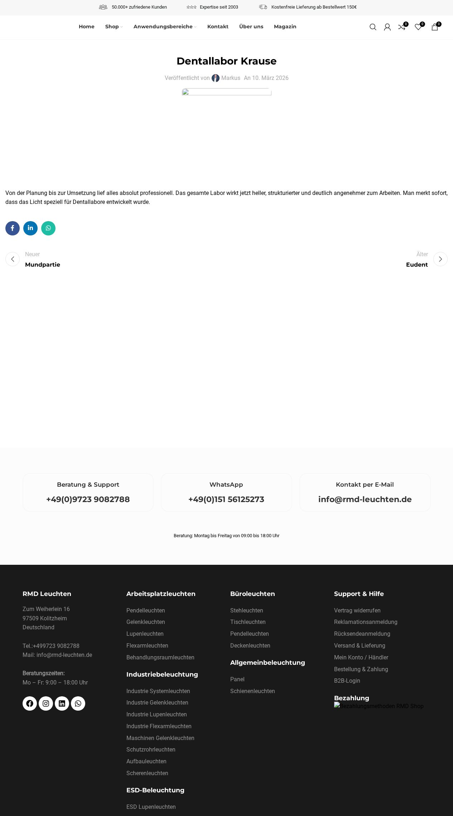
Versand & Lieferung (359, 645)
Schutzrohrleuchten (150, 749)
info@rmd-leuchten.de (365, 499)
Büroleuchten (252, 593)
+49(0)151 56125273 (226, 499)
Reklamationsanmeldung (365, 622)
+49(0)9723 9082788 (88, 499)
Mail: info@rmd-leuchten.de (57, 655)
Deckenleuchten (250, 645)
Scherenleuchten (147, 773)
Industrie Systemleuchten (158, 691)
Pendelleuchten (145, 610)
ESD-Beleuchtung (155, 790)
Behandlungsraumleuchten (160, 657)
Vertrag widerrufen (357, 610)
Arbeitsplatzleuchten (161, 593)
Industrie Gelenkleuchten (157, 702)
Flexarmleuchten (147, 645)
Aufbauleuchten (146, 761)
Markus (230, 78)
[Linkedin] (62, 703)
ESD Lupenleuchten (151, 806)
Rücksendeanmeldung (362, 633)
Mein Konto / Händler (361, 657)
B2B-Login (347, 680)
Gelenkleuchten (145, 622)
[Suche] (373, 27)
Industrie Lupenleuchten (156, 714)
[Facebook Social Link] (12, 228)
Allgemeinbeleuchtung (267, 662)
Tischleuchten (248, 622)
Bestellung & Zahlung (361, 669)
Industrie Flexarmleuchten (159, 726)
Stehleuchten (246, 610)
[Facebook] (30, 703)
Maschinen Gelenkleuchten (160, 738)
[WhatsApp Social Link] (48, 228)
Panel (237, 679)
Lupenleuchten (145, 633)
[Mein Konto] (387, 27)
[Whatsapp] (78, 703)
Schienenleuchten (252, 691)
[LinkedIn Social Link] (30, 228)
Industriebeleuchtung (162, 674)
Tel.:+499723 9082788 (51, 646)
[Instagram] (46, 703)
